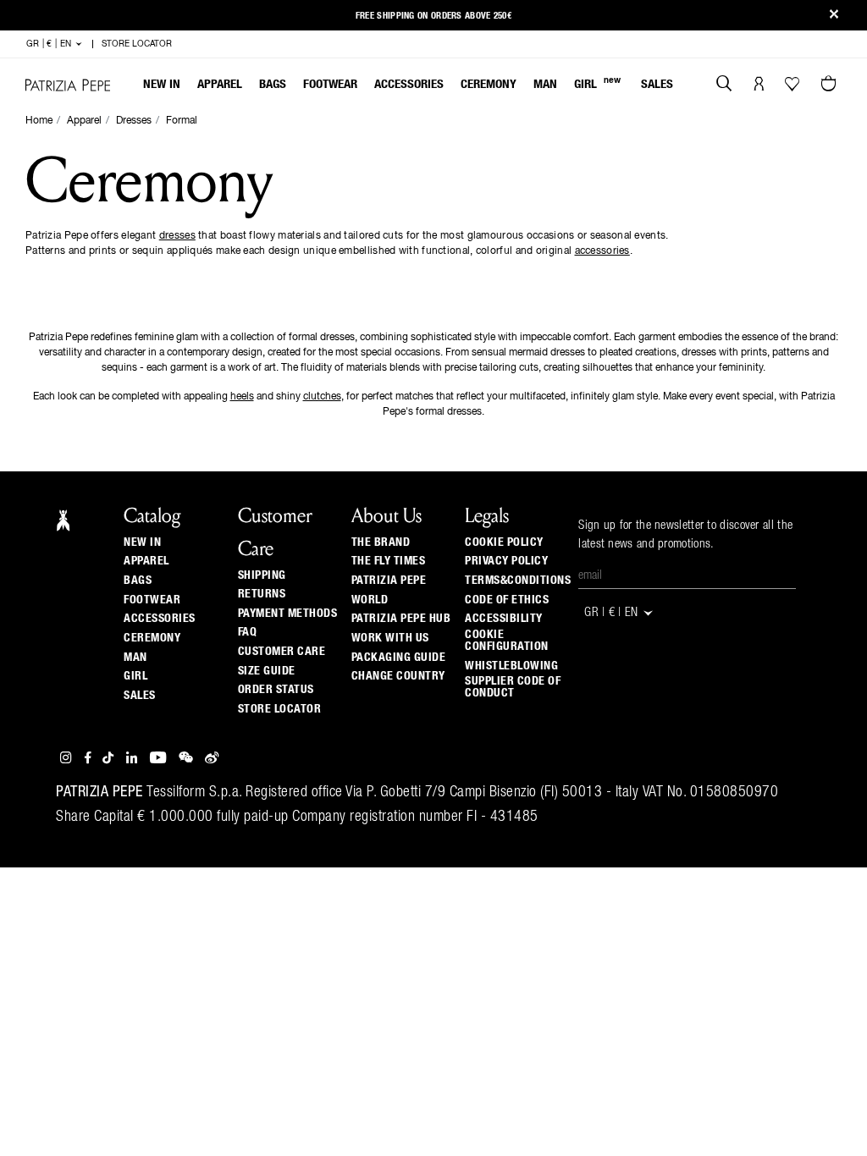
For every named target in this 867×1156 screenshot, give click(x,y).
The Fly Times (388, 561)
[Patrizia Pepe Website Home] (67, 85)
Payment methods (288, 613)
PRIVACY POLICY (506, 561)
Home (38, 121)
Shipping (262, 575)
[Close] (834, 16)
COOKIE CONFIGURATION (507, 640)
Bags (272, 84)
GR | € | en (50, 44)
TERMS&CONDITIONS (518, 580)
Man (545, 84)
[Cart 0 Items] (831, 85)
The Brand (381, 542)
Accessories (409, 84)
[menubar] (408, 85)
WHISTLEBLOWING (511, 666)
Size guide (266, 671)
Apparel (219, 84)
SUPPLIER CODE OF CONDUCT (513, 687)
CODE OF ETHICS (507, 600)
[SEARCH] (724, 85)
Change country (398, 676)
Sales (657, 84)
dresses (177, 236)
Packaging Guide (398, 657)
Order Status (276, 690)
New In (161, 84)
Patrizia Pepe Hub (401, 619)
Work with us (390, 638)
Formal (181, 121)
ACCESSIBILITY (504, 619)
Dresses (134, 121)
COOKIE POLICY (504, 542)
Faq (247, 632)
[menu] (408, 85)
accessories (602, 251)
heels (242, 397)
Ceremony (488, 84)
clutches (322, 397)
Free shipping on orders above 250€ (433, 15)
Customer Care (282, 652)
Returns (262, 594)
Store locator (280, 709)
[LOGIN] (759, 85)
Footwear (330, 84)
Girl (597, 83)
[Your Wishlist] (794, 88)
